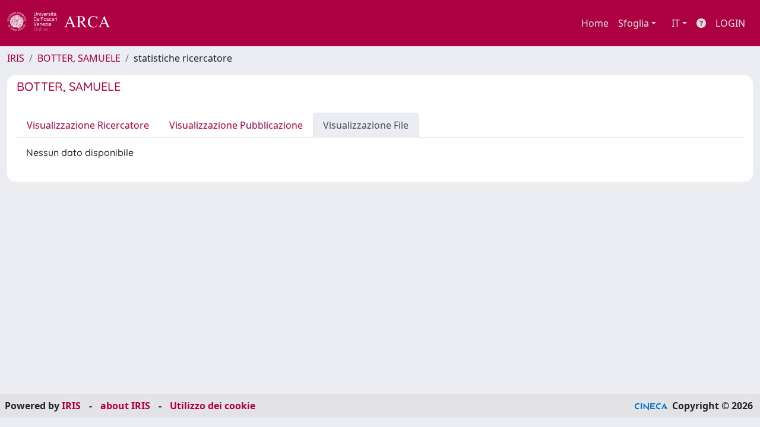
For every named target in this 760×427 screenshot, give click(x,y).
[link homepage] (65, 23)
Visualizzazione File (365, 125)
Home (595, 23)
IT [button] (676, 23)
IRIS (15, 58)
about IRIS (125, 405)
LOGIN (730, 23)
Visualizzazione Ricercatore (88, 125)
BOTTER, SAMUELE (79, 58)
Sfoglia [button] (633, 23)
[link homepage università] (142, 23)
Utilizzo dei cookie (212, 405)
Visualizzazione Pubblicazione (236, 125)
